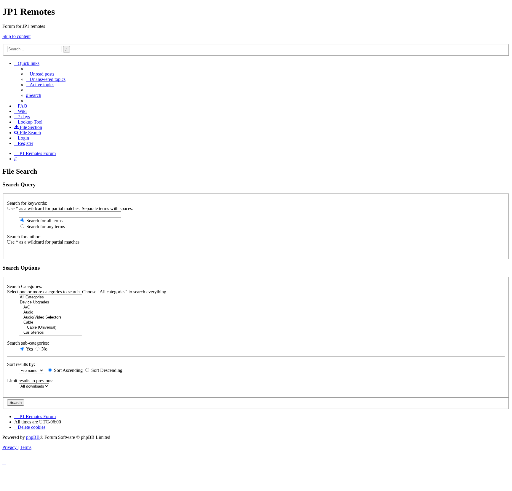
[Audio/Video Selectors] (50, 317)
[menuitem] (40, 73)
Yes (29, 348)
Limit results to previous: (30, 380)
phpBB (33, 437)
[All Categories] (50, 297)
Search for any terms (45, 226)
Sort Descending (106, 370)
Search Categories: (24, 286)
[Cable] (50, 322)
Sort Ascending (68, 370)
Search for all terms (44, 220)
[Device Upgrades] (50, 302)
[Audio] (50, 312)
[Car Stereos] (50, 332)
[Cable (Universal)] (50, 327)
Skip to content (16, 36)
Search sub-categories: (28, 343)
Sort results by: (21, 364)
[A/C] (50, 307)
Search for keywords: (27, 203)
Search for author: (24, 236)
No (43, 348)
